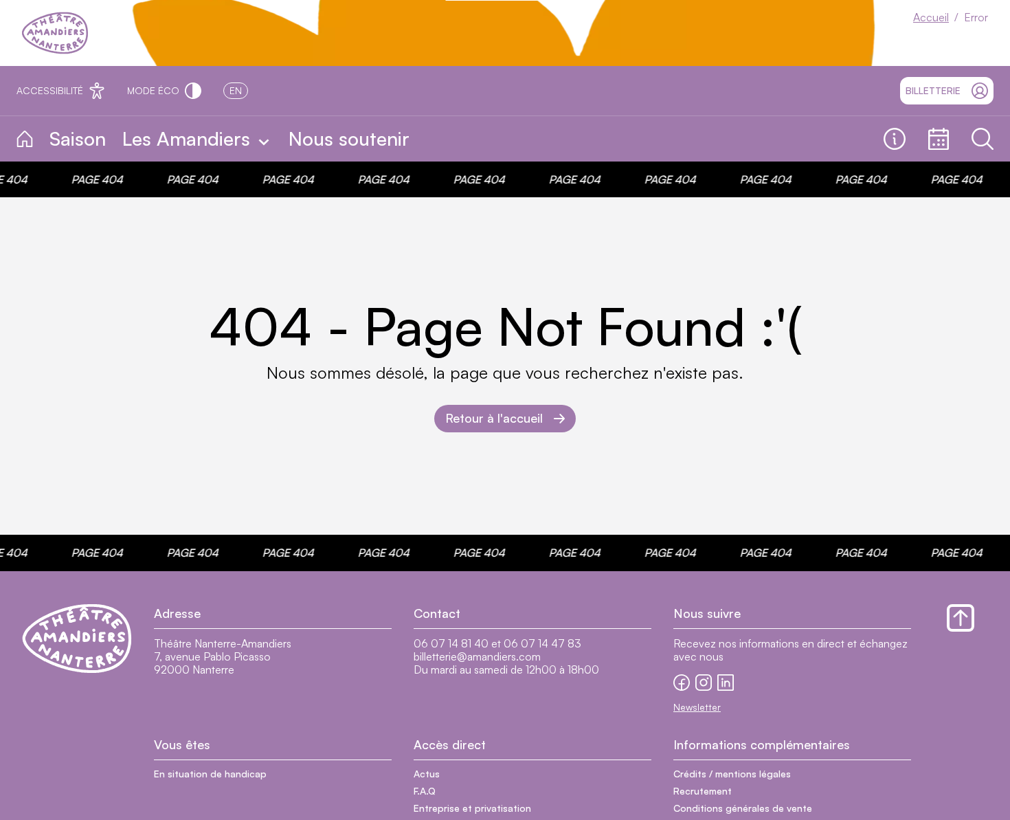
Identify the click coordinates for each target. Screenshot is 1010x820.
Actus (427, 773)
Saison (77, 138)
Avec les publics (481, 139)
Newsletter (697, 707)
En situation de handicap (210, 773)
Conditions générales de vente (742, 808)
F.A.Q (425, 791)
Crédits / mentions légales (732, 773)
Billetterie (933, 90)
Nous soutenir (349, 138)
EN (235, 90)
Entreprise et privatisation (472, 808)
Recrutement (702, 791)
